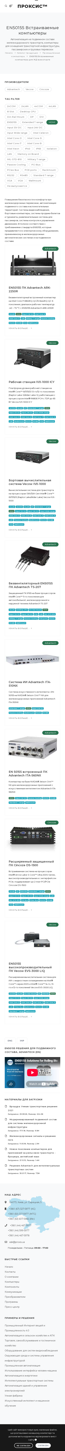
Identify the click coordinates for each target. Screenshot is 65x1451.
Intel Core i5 (34, 138)
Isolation (52, 148)
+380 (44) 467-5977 (20, 1225)
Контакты (10, 1271)
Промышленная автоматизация (22, 1365)
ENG (10, 1041)
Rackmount (49, 170)
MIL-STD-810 (14, 159)
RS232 (10, 175)
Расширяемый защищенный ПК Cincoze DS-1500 (31, 863)
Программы (11, 1301)
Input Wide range (17, 133)
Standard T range (43, 175)
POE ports (31, 170)
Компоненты (12, 1286)
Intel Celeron (41, 133)
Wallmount (35, 180)
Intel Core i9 (34, 143)
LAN (9, 154)
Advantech (13, 89)
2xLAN (25, 106)
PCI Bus (36, 164)
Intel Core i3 (14, 138)
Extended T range (32, 122)
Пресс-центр (12, 1306)
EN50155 (12, 122)
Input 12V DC (14, 127)
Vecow (30, 89)
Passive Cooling (16, 164)
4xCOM (38, 106)
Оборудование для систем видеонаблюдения (31, 1350)
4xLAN (52, 106)
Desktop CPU (28, 111)
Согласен (43, 1445)
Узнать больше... (19, 328)
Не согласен (23, 1446)
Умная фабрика (13, 1395)
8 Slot (10, 111)
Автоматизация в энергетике (21, 1375)
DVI (42, 117)
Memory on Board (28, 154)
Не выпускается (17, 186)
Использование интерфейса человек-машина (31, 1370)
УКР (22, 1041)
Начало (9, 53)
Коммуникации (13, 1291)
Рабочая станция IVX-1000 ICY (31, 382)
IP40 (27, 148)
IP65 (38, 148)
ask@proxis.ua (17, 1242)
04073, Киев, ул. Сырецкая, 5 (25, 1202)
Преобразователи (15, 1296)
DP (32, 117)
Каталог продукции (27, 53)
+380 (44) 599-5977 (18, 1230)
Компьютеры (12, 1281)
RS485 (24, 175)
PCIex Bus (13, 170)
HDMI (52, 122)
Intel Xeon (13, 148)
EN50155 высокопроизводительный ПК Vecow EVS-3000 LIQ (30, 967)
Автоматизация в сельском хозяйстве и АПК (30, 1335)
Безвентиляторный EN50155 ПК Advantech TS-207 (31, 585)
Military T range (36, 159)
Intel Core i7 (14, 143)
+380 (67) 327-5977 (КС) (22, 1208)
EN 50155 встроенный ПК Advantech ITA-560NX (28, 773)
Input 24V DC (35, 127)
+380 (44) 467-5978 (19, 1235)
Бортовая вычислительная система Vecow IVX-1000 (30, 482)
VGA (9, 180)
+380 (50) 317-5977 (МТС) (22, 1213)
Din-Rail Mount (15, 117)
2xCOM (11, 106)
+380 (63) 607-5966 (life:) (21, 1218)
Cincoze (44, 89)
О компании (11, 1276)
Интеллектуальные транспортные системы (29, 1380)
